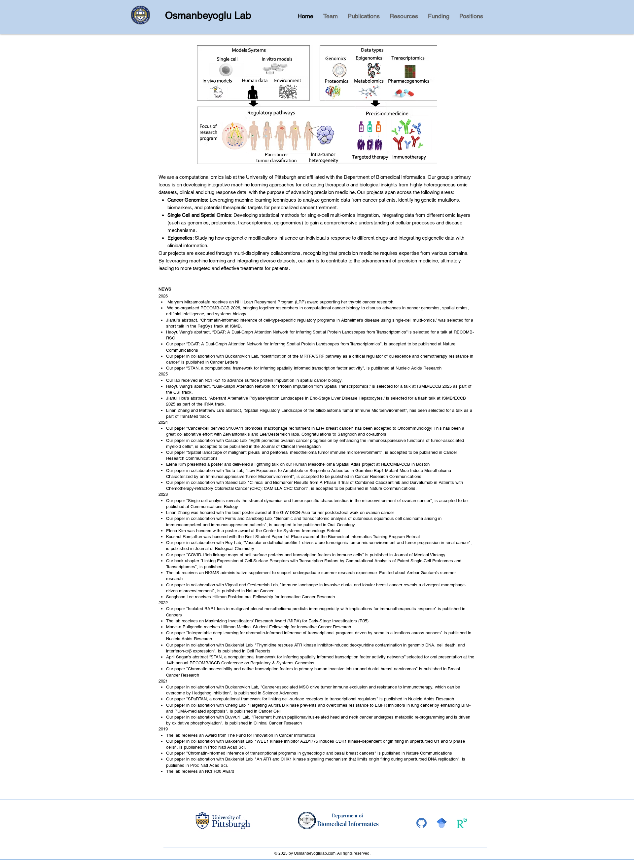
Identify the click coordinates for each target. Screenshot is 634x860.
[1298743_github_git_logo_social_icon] (421, 823)
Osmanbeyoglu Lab (208, 15)
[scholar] (442, 823)
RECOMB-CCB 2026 (220, 307)
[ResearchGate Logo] (462, 823)
